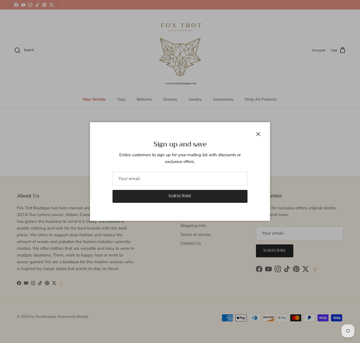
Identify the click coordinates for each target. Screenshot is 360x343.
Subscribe (179, 196)
